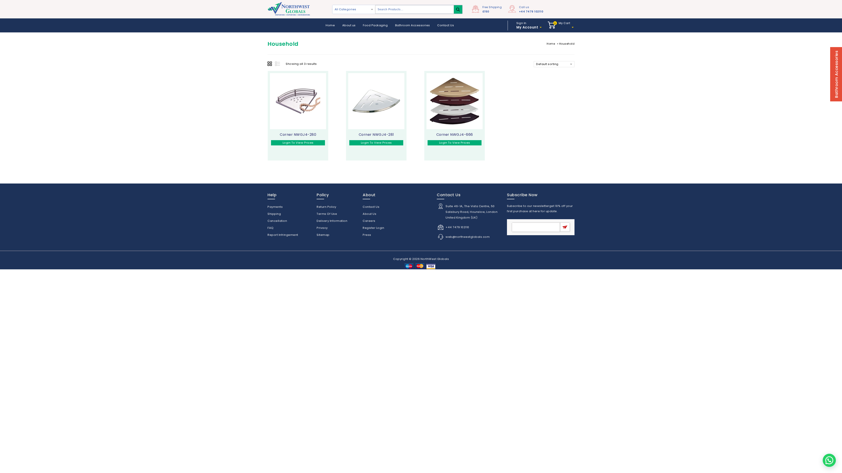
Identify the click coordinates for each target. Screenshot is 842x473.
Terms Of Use (327, 214)
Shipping (274, 214)
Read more (275, 149)
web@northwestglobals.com (468, 237)
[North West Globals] (289, 9)
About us (349, 25)
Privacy (322, 228)
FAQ (271, 228)
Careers (369, 221)
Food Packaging (375, 25)
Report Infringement (283, 235)
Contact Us (445, 25)
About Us (369, 214)
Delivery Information (332, 221)
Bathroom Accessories (412, 25)
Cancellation (277, 221)
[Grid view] (270, 64)
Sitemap (323, 235)
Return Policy (326, 207)
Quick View (284, 149)
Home (330, 25)
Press (367, 235)
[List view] (278, 64)
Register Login (373, 228)
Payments (275, 207)
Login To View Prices (298, 143)
